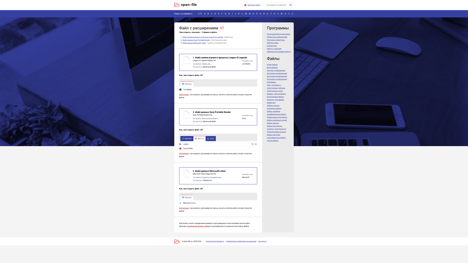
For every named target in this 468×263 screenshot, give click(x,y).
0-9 (200, 14)
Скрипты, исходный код (211, 177)
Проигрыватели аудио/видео (278, 34)
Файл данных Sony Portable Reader (196, 40)
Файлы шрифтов (273, 111)
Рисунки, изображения (276, 70)
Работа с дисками (274, 49)
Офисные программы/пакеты (279, 52)
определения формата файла (198, 226)
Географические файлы (276, 138)
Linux (212, 139)
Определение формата (215, 241)
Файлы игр (206, 64)
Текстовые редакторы (276, 40)
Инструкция (184, 95)
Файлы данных (273, 123)
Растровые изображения (277, 73)
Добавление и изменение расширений (241, 241)
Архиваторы (272, 46)
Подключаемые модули (276, 132)
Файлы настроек (273, 135)
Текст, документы (274, 85)
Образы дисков (273, 106)
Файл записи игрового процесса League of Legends (203, 37)
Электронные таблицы (276, 88)
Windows (188, 84)
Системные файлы (274, 108)
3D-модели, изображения (277, 79)
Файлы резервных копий (277, 120)
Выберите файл (254, 5)
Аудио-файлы (272, 65)
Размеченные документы (277, 117)
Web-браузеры (272, 43)
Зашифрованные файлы (276, 114)
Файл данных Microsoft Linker (194, 43)
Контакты (262, 241)
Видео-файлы (272, 68)
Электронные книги (210, 118)
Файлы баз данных (274, 126)
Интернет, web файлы (275, 100)
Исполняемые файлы (275, 97)
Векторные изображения (277, 76)
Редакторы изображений (277, 37)
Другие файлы (272, 141)
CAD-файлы (271, 82)
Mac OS (201, 139)
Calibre (186, 144)
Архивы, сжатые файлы (276, 94)
